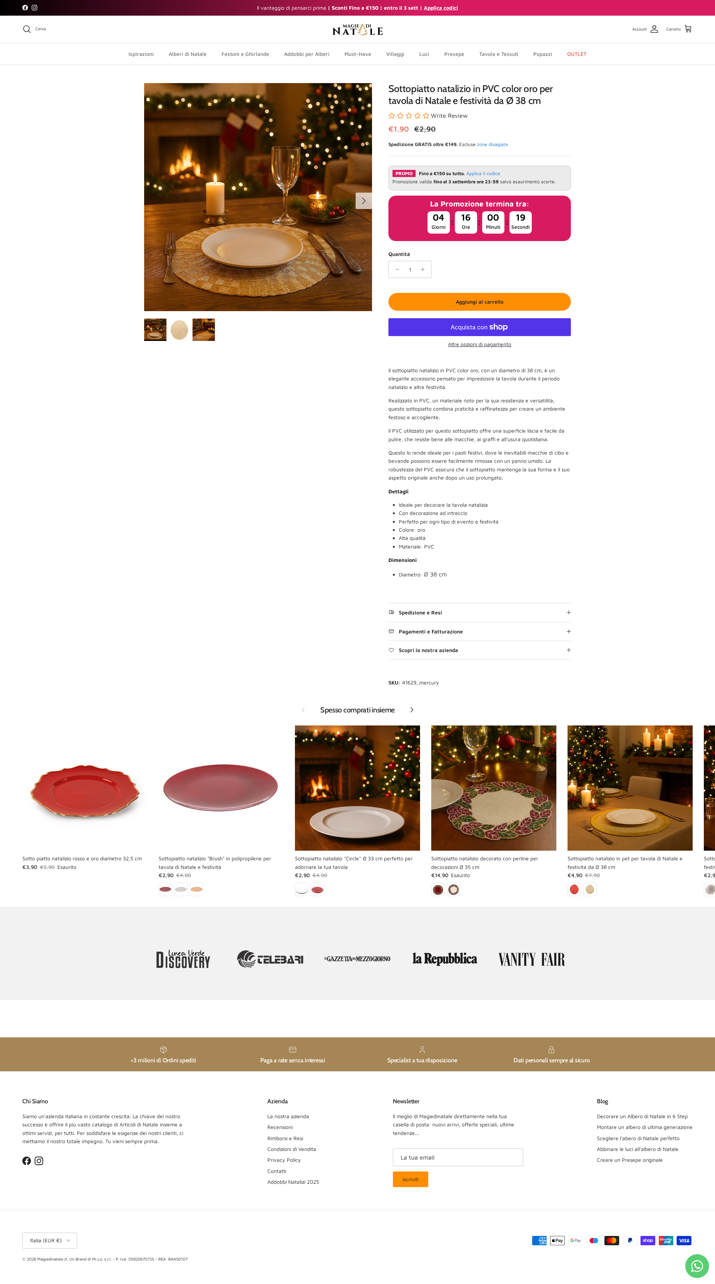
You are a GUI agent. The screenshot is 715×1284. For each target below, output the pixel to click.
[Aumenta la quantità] (424, 269)
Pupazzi (542, 53)
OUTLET (577, 53)
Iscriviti (411, 1179)
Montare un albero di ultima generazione (645, 1127)
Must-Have (357, 53)
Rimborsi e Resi (285, 1138)
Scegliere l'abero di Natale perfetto (638, 1138)
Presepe (454, 53)
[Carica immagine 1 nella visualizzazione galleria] (258, 197)
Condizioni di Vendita (291, 1149)
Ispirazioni (141, 53)
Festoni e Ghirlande (245, 53)
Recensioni (280, 1127)
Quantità (399, 254)
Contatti (276, 1171)
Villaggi (395, 53)
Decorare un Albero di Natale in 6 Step (642, 1116)
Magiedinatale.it (52, 1258)
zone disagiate (492, 144)
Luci (424, 53)
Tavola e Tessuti (498, 53)
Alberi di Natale (188, 53)
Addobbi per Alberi (307, 53)
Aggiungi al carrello (479, 301)
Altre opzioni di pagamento (479, 344)
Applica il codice (483, 173)
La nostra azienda (288, 1116)
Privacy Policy (284, 1160)
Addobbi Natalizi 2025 (293, 1182)
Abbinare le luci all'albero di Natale (638, 1149)
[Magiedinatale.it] (357, 29)
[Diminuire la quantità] (395, 269)
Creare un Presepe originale (630, 1160)
